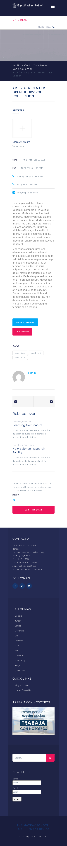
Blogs (17, 665)
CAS (17, 635)
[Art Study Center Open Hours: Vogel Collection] (15, 401)
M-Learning (20, 660)
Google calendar (25, 322)
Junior (18, 620)
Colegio (18, 615)
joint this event (33, 509)
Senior (18, 625)
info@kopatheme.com (27, 192)
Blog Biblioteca (22, 685)
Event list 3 (17, 445)
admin (32, 372)
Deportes (19, 630)
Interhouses (20, 655)
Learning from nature (27, 425)
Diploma (19, 640)
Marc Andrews (21, 142)
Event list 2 (36, 352)
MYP (17, 645)
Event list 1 (20, 352)
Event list (16, 421)
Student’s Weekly (23, 690)
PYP (17, 650)
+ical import (22, 331)
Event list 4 (20, 357)
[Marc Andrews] (22, 128)
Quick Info (20, 670)
